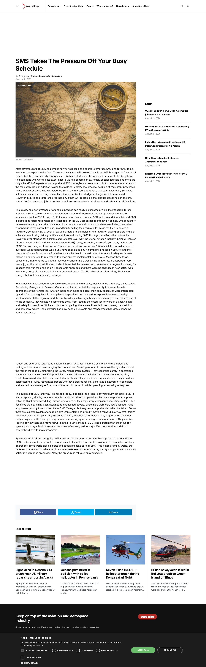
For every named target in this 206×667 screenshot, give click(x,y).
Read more (38, 645)
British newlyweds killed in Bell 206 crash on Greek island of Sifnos (170, 573)
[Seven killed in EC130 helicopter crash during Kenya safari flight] (125, 549)
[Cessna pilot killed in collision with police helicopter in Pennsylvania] (80, 549)
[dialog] (103, 650)
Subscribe (147, 616)
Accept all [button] (143, 650)
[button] (17, 6)
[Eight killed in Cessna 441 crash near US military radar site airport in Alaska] (35, 549)
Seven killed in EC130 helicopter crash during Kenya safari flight (122, 573)
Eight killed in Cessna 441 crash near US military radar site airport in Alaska (34, 573)
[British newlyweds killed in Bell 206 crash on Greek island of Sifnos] (170, 549)
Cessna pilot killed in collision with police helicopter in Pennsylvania (80, 573)
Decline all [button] (170, 650)
